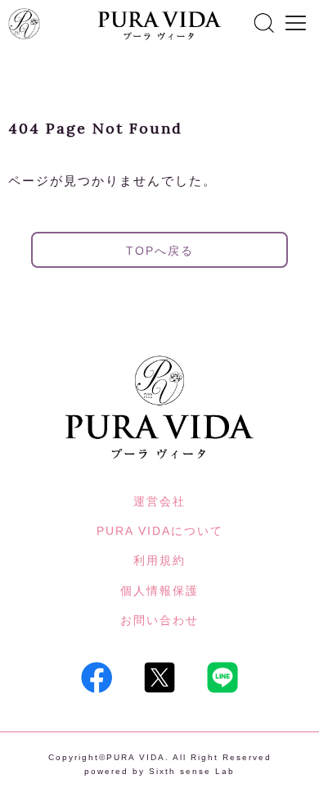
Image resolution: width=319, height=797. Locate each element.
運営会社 (159, 501)
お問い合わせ (159, 620)
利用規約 (159, 560)
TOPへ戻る (160, 250)
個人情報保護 (159, 590)
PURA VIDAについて (160, 530)
